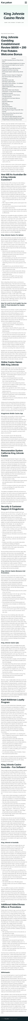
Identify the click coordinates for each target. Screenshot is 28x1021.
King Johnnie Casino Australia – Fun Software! (12, 83)
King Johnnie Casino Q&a (8, 80)
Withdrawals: (5, 88)
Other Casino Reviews (7, 106)
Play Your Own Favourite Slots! (9, 108)
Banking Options (6, 104)
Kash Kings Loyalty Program (8, 81)
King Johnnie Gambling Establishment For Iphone (13, 63)
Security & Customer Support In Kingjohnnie (12, 75)
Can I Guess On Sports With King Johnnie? (12, 116)
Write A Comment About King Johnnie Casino (12, 113)
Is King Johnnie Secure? (7, 114)
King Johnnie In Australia (7, 85)
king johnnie (11, 22)
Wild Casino (5, 103)
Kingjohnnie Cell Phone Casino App (10, 70)
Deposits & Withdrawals (7, 101)
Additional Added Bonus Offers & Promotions (12, 86)
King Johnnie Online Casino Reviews (10, 89)
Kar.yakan (6, 2)
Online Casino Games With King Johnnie (11, 68)
